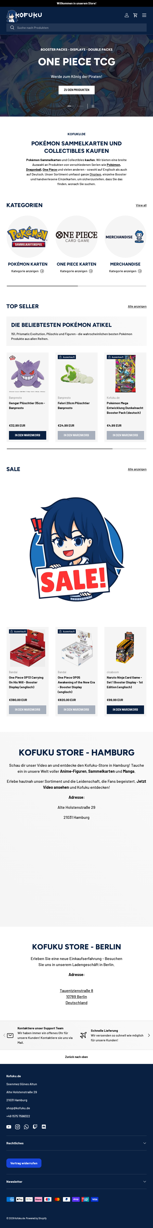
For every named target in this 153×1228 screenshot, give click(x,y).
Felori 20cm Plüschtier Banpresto (74, 405)
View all (141, 205)
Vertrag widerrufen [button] (23, 1163)
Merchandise (125, 264)
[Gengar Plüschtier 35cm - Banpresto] (27, 373)
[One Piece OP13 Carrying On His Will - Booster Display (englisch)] (27, 648)
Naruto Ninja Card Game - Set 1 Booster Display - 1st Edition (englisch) (125, 682)
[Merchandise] (125, 237)
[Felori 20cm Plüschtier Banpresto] (76, 373)
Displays (95, 174)
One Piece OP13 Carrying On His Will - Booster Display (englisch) (26, 682)
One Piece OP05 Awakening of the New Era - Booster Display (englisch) (76, 684)
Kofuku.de (20, 1218)
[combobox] (76, 27)
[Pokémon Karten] (28, 237)
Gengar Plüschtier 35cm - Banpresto (27, 405)
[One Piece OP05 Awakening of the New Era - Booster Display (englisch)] (76, 648)
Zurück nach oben (76, 1057)
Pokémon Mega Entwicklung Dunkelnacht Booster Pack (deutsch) (125, 407)
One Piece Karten (76, 264)
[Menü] (144, 15)
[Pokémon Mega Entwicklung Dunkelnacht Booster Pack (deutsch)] (125, 373)
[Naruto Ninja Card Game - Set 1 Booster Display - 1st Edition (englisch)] (125, 648)
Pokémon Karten (27, 264)
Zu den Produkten (76, 93)
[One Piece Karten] (76, 237)
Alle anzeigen (137, 306)
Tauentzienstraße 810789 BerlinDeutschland (76, 996)
